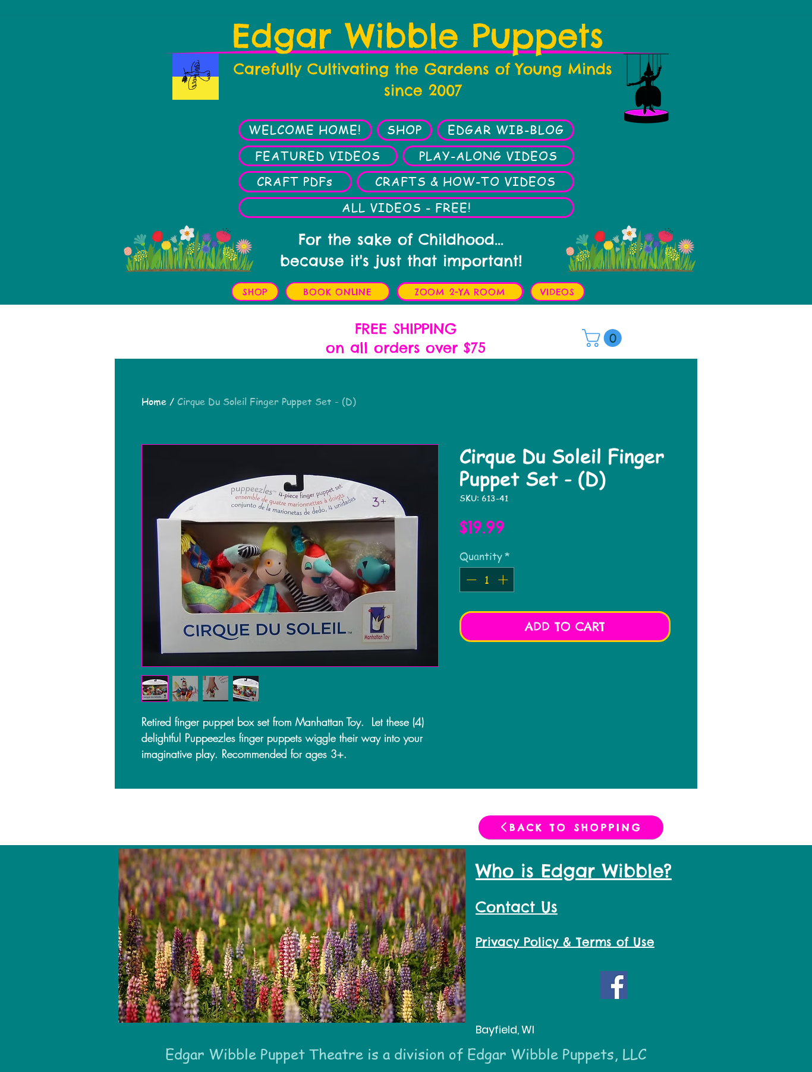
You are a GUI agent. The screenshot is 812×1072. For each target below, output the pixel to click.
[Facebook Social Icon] (614, 985)
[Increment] (504, 580)
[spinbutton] (487, 580)
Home (153, 401)
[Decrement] (470, 580)
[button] (604, 338)
